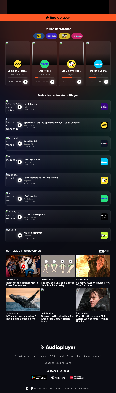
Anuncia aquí (92, 356)
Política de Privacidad (65, 356)
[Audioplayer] (58, 17)
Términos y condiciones (30, 356)
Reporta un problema (58, 362)
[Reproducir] (25, 82)
